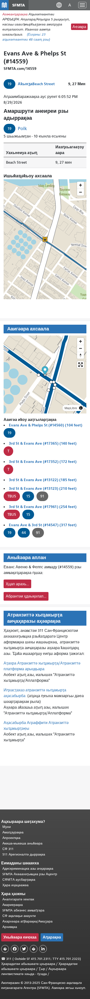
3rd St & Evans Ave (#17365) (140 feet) (43, 443)
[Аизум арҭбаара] (80, 341)
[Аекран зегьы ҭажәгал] (80, 364)
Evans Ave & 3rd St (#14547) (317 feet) (43, 525)
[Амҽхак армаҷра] (80, 348)
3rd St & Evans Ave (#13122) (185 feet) (43, 480)
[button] (59, 5)
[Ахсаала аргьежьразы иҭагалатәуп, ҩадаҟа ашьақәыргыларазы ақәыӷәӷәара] (80, 355)
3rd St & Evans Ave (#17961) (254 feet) (43, 506)
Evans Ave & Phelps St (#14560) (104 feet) (45, 425)
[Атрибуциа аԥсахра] (81, 408)
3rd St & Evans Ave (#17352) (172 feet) (43, 461)
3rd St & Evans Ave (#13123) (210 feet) (43, 488)
